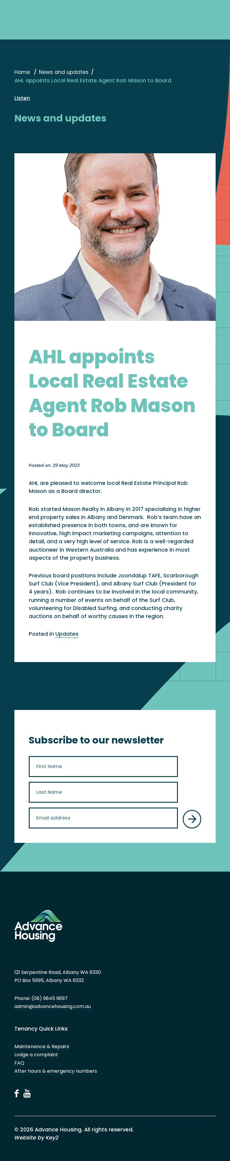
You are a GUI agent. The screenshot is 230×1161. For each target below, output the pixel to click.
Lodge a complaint (36, 1054)
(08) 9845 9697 (49, 998)
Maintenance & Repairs (41, 1046)
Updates (66, 634)
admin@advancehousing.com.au (52, 1006)
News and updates (64, 72)
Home (22, 72)
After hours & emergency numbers (55, 1071)
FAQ (19, 1063)
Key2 (52, 1137)
